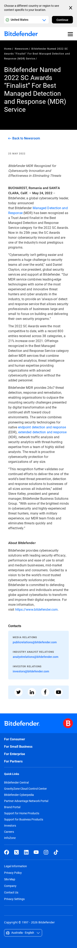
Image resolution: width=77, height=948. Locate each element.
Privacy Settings (14, 899)
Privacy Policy (13, 873)
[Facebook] (6, 852)
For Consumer (14, 739)
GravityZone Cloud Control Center (25, 789)
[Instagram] (46, 852)
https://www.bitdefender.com (36, 609)
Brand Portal (12, 807)
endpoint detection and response (42, 427)
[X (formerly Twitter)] (16, 852)
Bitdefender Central (16, 782)
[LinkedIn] (26, 852)
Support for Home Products (21, 813)
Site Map (9, 879)
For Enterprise (14, 754)
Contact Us (11, 892)
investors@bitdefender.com (31, 671)
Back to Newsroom (26, 138)
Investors (10, 825)
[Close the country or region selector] (71, 8)
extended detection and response (42, 432)
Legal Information (15, 866)
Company (10, 886)
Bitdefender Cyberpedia (19, 795)
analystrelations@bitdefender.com (35, 657)
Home (7, 48)
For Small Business (18, 746)
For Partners (13, 761)
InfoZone (10, 838)
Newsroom (21, 48)
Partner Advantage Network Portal (26, 801)
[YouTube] (36, 852)
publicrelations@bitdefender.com (35, 642)
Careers (9, 832)
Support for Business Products (23, 819)
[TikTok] (55, 852)
